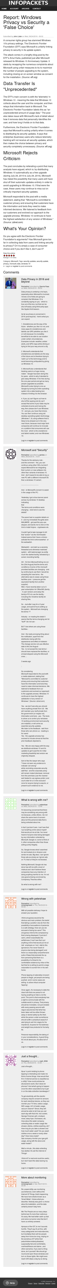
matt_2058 (44, 1061)
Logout (53, 1283)
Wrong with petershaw (33, 898)
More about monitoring (33, 1177)
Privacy (30, 1283)
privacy (6, 263)
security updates (30, 261)
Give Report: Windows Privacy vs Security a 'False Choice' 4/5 (11, 255)
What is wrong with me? (34, 799)
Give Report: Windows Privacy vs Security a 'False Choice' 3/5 (9, 255)
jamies (42, 455)
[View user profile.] (10, 288)
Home (4, 8)
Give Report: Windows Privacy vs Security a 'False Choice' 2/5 (7, 255)
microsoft (13, 263)
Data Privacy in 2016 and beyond (35, 280)
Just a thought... (30, 1056)
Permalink (25, 286)
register (16, 266)
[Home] (28, 3)
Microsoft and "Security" (34, 450)
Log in (8, 266)
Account (14, 8)
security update (42, 261)
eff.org (34, 77)
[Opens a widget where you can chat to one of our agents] (10, 1283)
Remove (47, 1283)
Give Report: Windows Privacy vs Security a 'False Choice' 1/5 (4, 255)
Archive (25, 8)
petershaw (43, 804)
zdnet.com (17, 222)
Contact (37, 8)
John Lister (18, 36)
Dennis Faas (44, 286)
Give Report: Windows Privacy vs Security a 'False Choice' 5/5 (14, 255)
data (18, 263)
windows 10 (25, 263)
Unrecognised (26, 905)
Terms (35, 1283)
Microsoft (14, 261)
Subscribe (41, 1283)
